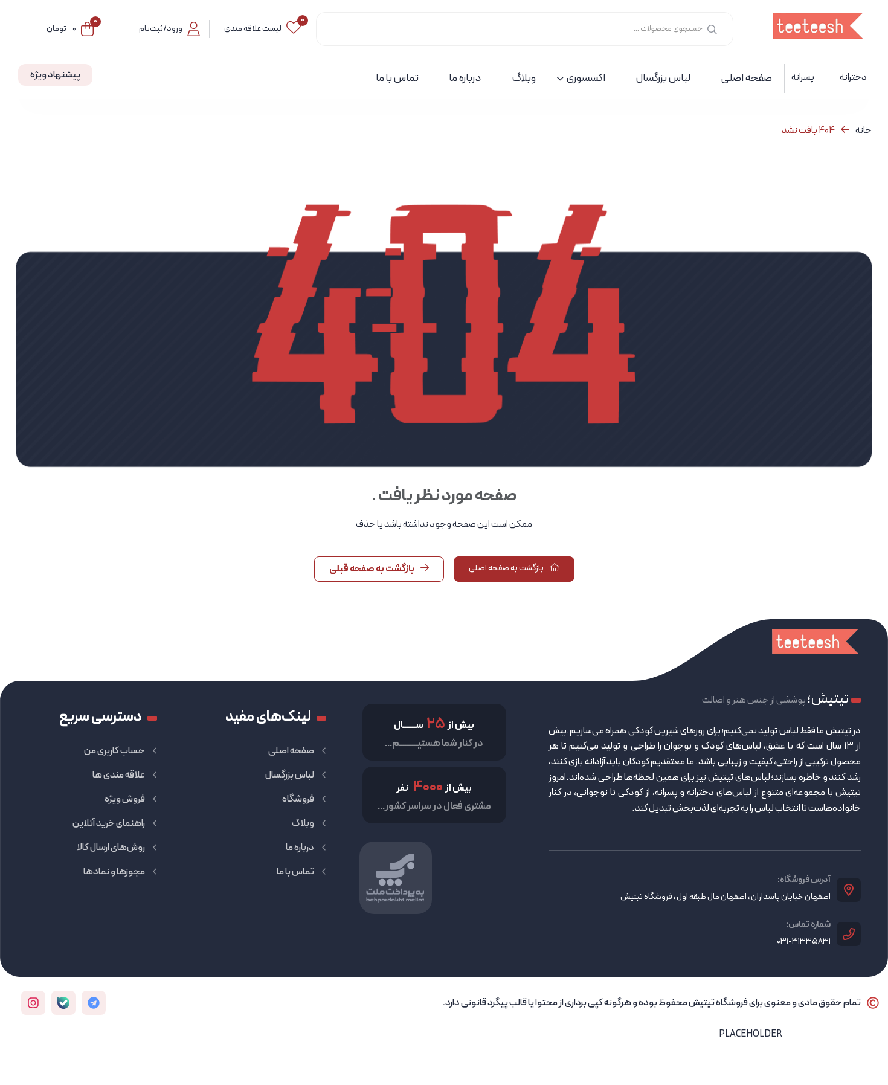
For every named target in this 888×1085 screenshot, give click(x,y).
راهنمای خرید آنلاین (108, 823)
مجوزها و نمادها (114, 871)
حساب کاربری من (114, 751)
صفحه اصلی (291, 751)
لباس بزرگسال (289, 775)
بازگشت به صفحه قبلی (372, 569)
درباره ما (300, 847)
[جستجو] (712, 29)
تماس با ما (295, 871)
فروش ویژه (125, 799)
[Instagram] (33, 1003)
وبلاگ (303, 823)
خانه (863, 130)
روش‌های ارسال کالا (111, 847)
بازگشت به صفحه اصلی (507, 568)
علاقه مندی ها (118, 775)
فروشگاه (298, 799)
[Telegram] (94, 1003)
